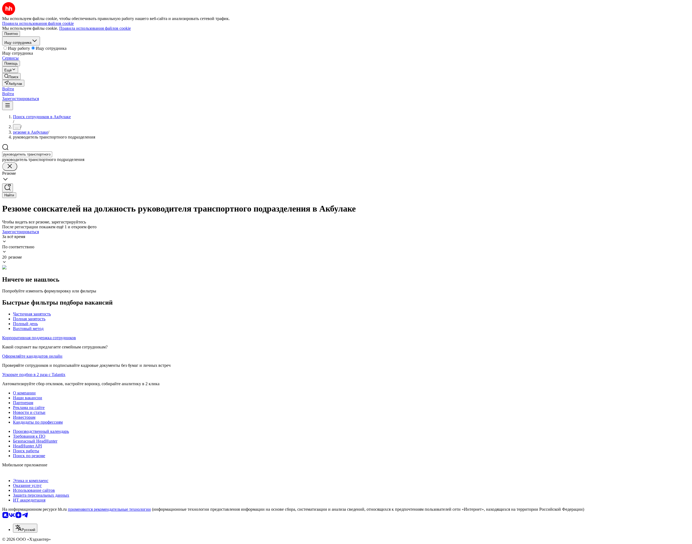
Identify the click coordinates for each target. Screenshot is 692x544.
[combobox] (27, 154)
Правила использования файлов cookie (95, 28)
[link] (11, 76)
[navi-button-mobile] (7, 105)
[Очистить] (9, 166)
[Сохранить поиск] (7, 187)
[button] (8, 89)
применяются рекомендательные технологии (109, 509)
